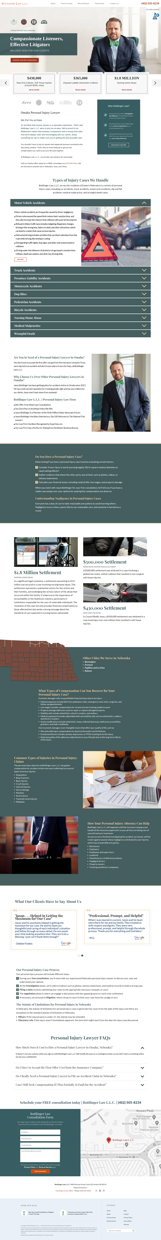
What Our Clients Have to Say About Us (48, 901)
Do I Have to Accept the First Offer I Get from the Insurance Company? (59, 1067)
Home (108, 1211)
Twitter (100, 1190)
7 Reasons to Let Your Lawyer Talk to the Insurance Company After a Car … (80, 1213)
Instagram (103, 1190)
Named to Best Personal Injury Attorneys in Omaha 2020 (14, 22)
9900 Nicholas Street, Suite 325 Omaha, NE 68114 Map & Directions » (80, 1186)
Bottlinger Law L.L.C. (15, 3)
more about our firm (118, 145)
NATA (50, 103)
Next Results (155, 82)
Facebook (96, 1190)
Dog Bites (20, 294)
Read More (19, 259)
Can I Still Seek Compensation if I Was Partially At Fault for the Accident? (61, 1084)
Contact (126, 1214)
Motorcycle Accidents (28, 286)
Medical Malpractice (27, 325)
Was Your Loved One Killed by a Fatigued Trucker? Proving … (41, 1213)
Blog (125, 1211)
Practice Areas (111, 1217)
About (109, 1214)
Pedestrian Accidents (27, 302)
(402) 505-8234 (150, 3)
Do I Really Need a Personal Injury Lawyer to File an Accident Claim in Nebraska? (66, 1076)
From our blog (29, 1205)
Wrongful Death (24, 333)
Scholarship (68, 1225)
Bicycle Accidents (25, 310)
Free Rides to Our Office (64, 1191)
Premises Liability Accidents (32, 278)
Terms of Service (45, 1167)
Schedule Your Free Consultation (25, 60)
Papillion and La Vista (95, 668)
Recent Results (111, 1221)
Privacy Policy (29, 1167)
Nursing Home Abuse (27, 317)
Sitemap (111, 1205)
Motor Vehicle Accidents (29, 202)
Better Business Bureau (156, 15)
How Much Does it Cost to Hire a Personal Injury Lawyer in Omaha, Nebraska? (64, 1047)
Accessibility (128, 1221)
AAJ (65, 103)
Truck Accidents (24, 270)
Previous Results (5, 82)
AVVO (26, 103)
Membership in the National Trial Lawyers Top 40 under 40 (34, 22)
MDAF (39, 103)
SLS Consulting (49, 1235)
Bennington (90, 662)
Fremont (89, 665)
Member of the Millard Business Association (44, 22)
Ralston (88, 671)
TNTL (79, 103)
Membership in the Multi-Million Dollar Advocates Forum (24, 22)
